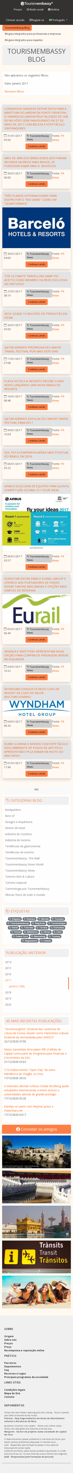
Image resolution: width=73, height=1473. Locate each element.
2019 (8, 998)
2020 (8, 1004)
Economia (58, 927)
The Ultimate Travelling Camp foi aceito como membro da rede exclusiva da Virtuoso (35, 280)
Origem (9, 1336)
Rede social (36, 9)
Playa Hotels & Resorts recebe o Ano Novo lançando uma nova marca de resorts (34, 385)
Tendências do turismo (19, 852)
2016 (8, 974)
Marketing (39, 936)
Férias (46, 932)
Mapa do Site (12, 1393)
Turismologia (58, 923)
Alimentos (32, 932)
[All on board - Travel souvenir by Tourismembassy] (36, 1256)
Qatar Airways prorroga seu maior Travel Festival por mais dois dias (32, 349)
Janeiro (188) (17, 986)
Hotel (14, 927)
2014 (8, 962)
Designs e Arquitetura (18, 822)
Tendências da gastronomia (22, 846)
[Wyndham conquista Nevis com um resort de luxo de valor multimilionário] (36, 709)
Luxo (59, 932)
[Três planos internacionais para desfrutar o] (36, 228)
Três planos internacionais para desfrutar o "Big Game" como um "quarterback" (30, 199)
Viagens (16, 919)
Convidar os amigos (38, 1129)
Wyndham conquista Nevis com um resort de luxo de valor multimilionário (31, 693)
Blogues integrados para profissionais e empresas (33, 33)
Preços (18, 9)
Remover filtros (14, 91)
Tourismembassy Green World (24, 864)
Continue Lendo (36, 146)
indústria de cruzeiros (18, 834)
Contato (9, 1397)
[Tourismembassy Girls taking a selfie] (36, 1292)
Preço (7, 1347)
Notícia (55, 9)
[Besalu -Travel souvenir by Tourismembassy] (36, 1151)
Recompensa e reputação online (24, 1350)
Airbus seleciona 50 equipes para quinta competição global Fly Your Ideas (36, 488)
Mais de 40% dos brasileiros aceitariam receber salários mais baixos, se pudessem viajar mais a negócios (35, 162)
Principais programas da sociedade (26, 1377)
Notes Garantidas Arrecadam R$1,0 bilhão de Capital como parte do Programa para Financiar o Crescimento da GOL (35, 1053)
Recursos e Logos (15, 1373)
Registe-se (38, 20)
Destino (30, 919)
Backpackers (13, 810)
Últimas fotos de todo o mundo (25, 895)
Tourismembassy (19, 923)
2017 (8, 980)
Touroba (28, 927)
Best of (9, 816)
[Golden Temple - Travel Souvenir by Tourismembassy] (36, 1222)
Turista (43, 927)
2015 (8, 968)
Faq (6, 1370)
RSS (36, 789)
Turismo (59, 919)
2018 (8, 992)
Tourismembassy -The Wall (22, 858)
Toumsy (55, 936)
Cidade (47, 940)
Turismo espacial (15, 882)
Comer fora (21, 936)
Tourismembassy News (38, 137)
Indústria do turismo (18, 840)
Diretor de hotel (15, 828)
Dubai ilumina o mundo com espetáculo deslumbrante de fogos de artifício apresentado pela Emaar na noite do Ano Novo (36, 749)
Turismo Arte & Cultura (19, 876)
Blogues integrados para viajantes (24, 40)
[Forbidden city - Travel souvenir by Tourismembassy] (36, 1187)
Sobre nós (10, 1339)
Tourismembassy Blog (17, 27)
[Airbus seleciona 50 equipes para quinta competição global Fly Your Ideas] (36, 523)
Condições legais (14, 1389)
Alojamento (30, 940)
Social (17, 932)
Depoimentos (12, 1366)
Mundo (45, 919)
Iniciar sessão (16, 20)
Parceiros (10, 1363)
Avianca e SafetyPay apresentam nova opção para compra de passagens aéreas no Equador (36, 655)
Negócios (39, 923)
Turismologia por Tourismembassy (27, 889)
